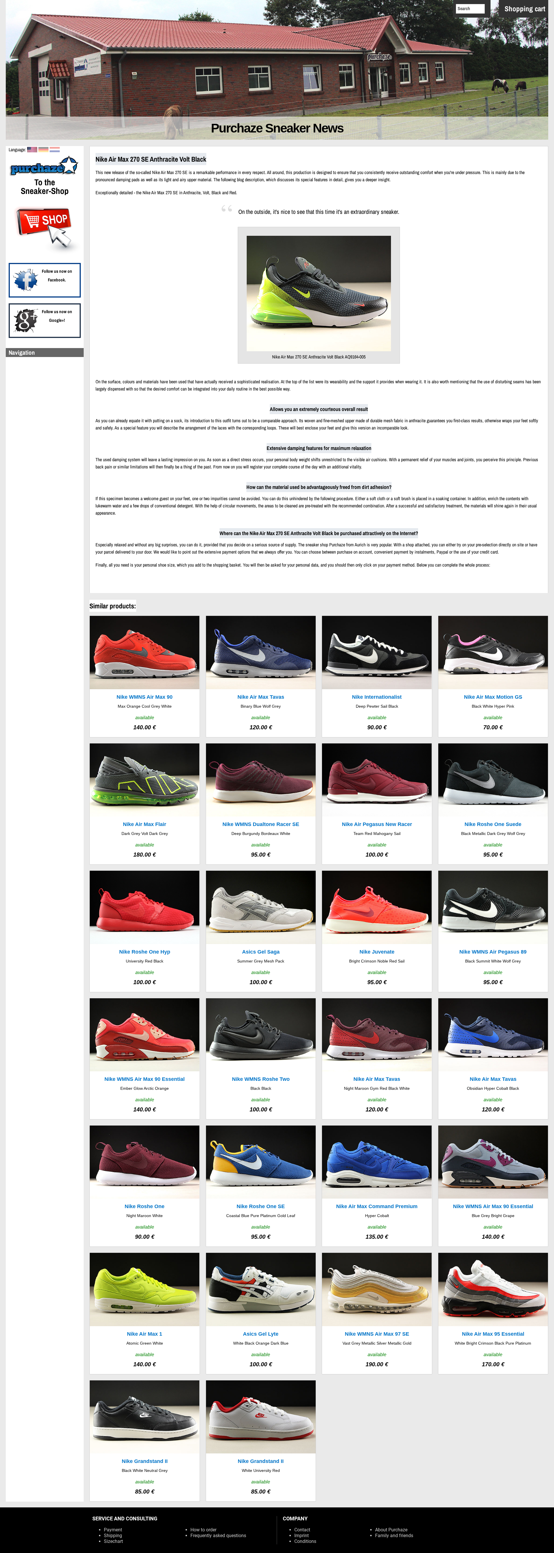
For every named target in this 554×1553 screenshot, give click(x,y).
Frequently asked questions (218, 1535)
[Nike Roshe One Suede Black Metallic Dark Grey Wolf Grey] (493, 803)
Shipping (113, 1535)
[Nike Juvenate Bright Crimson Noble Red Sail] (377, 931)
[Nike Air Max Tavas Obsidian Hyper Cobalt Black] (493, 1058)
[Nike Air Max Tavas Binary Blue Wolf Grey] (261, 676)
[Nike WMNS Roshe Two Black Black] (261, 1058)
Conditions (305, 1541)
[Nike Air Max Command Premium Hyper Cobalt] (377, 1186)
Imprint (301, 1535)
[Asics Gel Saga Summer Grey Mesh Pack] (261, 931)
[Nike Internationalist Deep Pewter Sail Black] (377, 676)
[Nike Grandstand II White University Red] (261, 1440)
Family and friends (394, 1535)
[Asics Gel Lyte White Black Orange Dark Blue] (261, 1313)
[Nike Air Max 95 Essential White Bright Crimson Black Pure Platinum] (493, 1313)
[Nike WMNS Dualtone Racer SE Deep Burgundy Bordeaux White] (261, 803)
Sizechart (113, 1541)
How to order (203, 1530)
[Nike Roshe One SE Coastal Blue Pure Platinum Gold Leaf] (261, 1186)
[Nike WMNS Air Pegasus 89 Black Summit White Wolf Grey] (493, 931)
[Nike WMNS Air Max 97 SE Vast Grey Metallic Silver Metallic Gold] (377, 1313)
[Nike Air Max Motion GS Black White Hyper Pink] (493, 676)
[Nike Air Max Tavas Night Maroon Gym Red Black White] (377, 1058)
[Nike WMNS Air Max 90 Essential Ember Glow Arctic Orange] (145, 1058)
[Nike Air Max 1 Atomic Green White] (145, 1313)
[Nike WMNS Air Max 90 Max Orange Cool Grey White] (145, 676)
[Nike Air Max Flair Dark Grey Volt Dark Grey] (145, 803)
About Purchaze (391, 1530)
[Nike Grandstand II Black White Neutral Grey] (145, 1440)
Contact (302, 1530)
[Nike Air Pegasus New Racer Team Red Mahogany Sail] (377, 803)
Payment (113, 1530)
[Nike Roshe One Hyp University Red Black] (145, 931)
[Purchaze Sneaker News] (45, 175)
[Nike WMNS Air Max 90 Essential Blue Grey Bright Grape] (493, 1186)
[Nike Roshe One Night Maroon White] (145, 1186)
